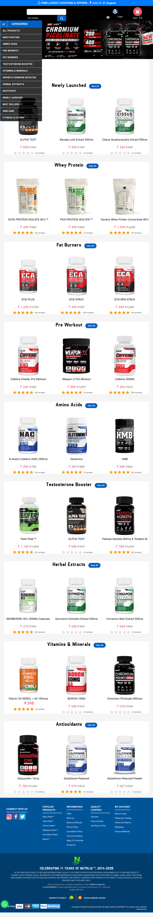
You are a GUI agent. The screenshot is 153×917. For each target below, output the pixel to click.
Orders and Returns (123, 822)
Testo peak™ (48, 821)
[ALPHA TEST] (76, 496)
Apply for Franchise (75, 840)
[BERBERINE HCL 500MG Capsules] (28, 576)
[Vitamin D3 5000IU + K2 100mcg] (28, 656)
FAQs (69, 813)
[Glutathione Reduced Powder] (125, 736)
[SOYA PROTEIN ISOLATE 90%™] (28, 177)
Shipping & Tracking (123, 818)
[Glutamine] (76, 416)
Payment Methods (122, 831)
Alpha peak (47, 816)
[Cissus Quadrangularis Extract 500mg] (125, 97)
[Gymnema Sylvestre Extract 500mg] (76, 576)
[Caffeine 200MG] (125, 337)
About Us (70, 818)
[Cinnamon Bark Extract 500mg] (125, 576)
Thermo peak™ (49, 825)
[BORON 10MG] (76, 656)
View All (95, 86)
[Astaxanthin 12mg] (28, 736)
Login (120, 16)
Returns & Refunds (74, 822)
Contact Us (71, 845)
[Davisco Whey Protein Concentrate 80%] (125, 177)
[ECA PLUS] (28, 257)
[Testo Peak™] (28, 496)
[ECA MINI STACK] (125, 257)
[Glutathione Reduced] (76, 736)
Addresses (119, 827)
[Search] (61, 18)
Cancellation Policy (74, 831)
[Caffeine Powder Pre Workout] (28, 337)
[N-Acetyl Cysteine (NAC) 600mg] (28, 416)
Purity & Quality (97, 821)
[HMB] (125, 416)
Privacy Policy (72, 827)
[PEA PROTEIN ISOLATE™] (76, 177)
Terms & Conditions (75, 836)
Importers (94, 816)
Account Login (121, 813)
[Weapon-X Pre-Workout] (76, 337)
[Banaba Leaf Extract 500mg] (76, 97)
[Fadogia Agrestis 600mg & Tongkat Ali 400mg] (125, 496)
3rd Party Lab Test (98, 825)
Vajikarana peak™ (50, 830)
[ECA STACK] (76, 257)
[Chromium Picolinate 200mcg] (125, 656)
